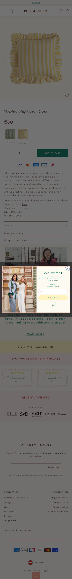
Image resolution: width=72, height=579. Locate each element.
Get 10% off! (53, 298)
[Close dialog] (67, 269)
